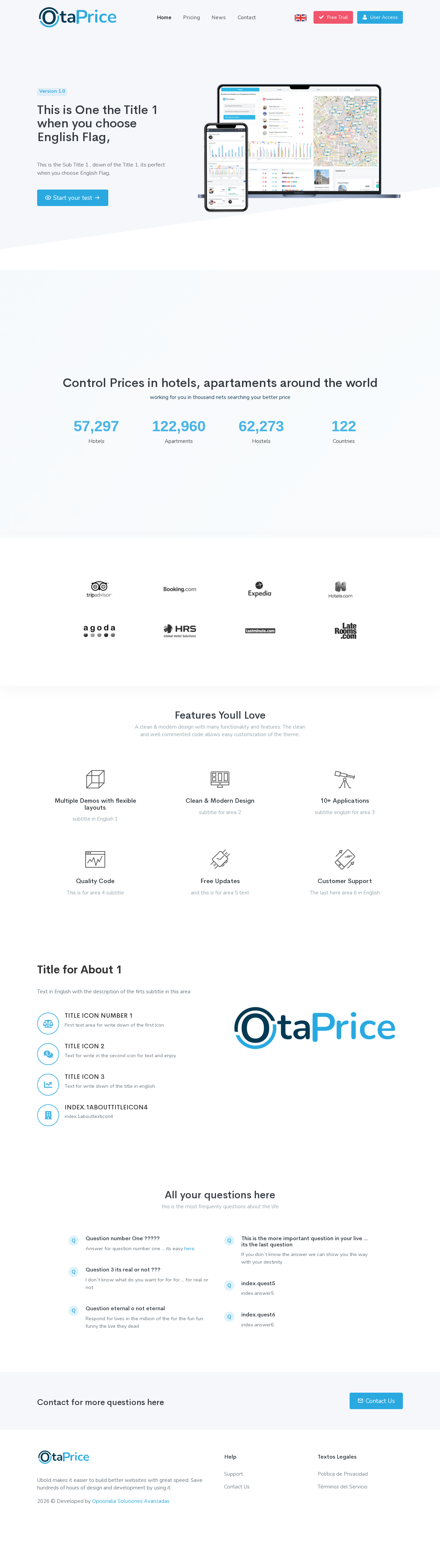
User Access (383, 17)
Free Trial (337, 17)
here (189, 1248)
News (219, 17)
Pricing (191, 17)
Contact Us (380, 1401)
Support (233, 1474)
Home (164, 17)
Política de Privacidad (343, 1474)
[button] (300, 17)
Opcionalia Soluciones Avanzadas (130, 1501)
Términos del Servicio (342, 1486)
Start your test (72, 198)
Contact (247, 17)
